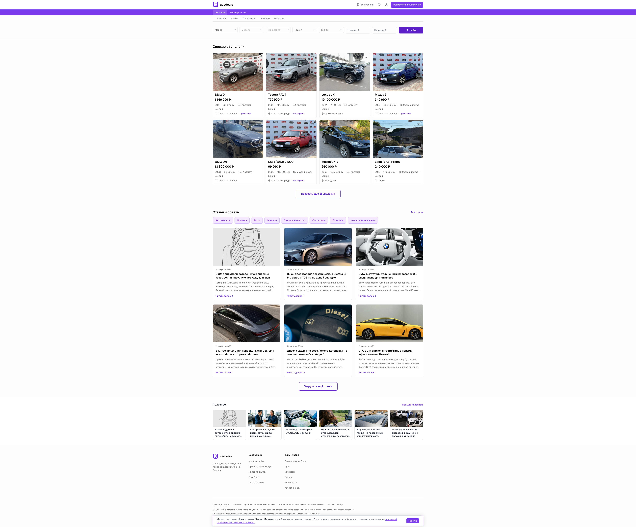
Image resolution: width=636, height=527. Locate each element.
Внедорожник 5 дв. (295, 461)
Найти (413, 30)
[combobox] (225, 30)
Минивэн (290, 471)
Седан (288, 477)
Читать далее (223, 295)
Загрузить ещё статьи (318, 386)
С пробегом (249, 18)
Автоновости (222, 220)
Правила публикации (260, 466)
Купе (287, 466)
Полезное (337, 220)
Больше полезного (412, 404)
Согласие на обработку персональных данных (301, 504)
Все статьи (417, 212)
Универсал (291, 482)
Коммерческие (238, 12)
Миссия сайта (256, 461)
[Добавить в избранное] (259, 57)
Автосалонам (256, 482)
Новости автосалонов (363, 220)
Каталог (221, 18)
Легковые (220, 12)
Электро (265, 18)
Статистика (318, 220)
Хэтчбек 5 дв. (292, 487)
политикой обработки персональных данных (297, 513)
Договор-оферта (221, 504)
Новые (234, 18)
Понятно (413, 521)
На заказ (279, 18)
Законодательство (294, 220)
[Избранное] (379, 5)
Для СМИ (254, 477)
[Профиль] (386, 5)
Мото (257, 220)
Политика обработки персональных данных (254, 504)
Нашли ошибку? (335, 504)
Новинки (242, 220)
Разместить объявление (407, 4)
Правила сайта (257, 471)
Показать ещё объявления (318, 193)
